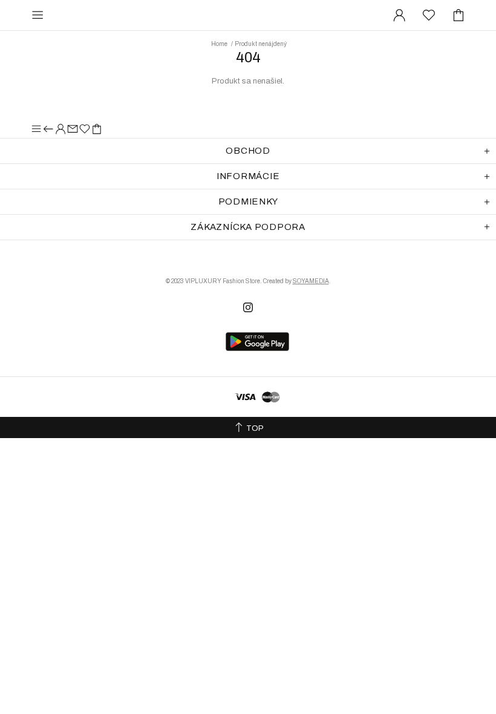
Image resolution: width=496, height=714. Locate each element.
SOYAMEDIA (311, 281)
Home (219, 44)
